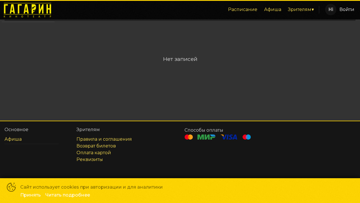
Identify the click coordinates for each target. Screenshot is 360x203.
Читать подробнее (67, 195)
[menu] (188, 10)
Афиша (272, 9)
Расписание (242, 9)
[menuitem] (243, 10)
